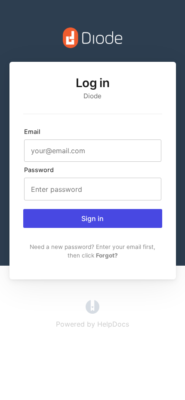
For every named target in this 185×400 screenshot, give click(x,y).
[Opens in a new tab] (92, 311)
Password (39, 169)
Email (32, 131)
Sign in (92, 218)
